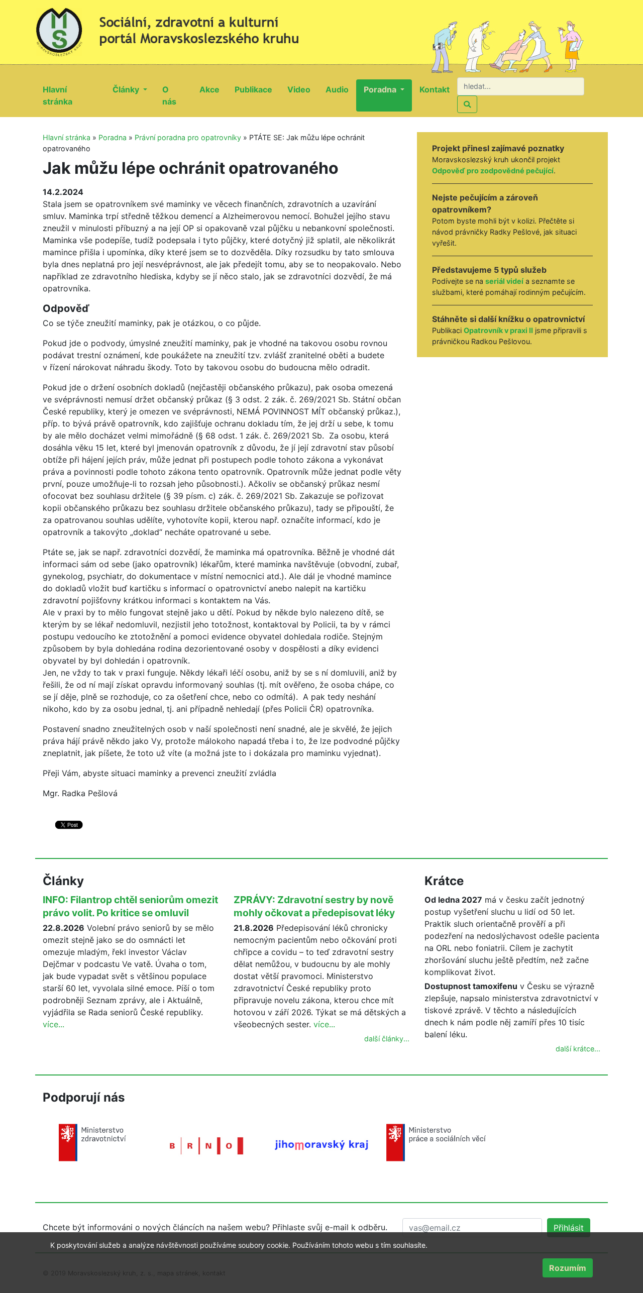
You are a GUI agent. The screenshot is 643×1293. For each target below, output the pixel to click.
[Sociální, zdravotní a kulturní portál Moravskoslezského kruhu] (178, 28)
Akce (213, 89)
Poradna (112, 137)
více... (53, 1024)
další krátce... (578, 1048)
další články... (386, 1038)
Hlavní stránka (74, 95)
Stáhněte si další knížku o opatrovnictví (508, 319)
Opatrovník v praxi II (498, 330)
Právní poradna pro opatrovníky (188, 137)
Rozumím (567, 1268)
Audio (341, 89)
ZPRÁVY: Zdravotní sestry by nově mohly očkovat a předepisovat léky (314, 906)
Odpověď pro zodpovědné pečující (493, 170)
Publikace (257, 89)
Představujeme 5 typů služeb (489, 270)
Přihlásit (569, 1228)
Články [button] (127, 89)
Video (302, 89)
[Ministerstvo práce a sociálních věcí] (436, 1142)
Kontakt (438, 89)
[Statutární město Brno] (207, 1145)
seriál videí (504, 281)
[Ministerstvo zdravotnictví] (92, 1142)
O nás (177, 95)
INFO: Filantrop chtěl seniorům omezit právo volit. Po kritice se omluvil (130, 906)
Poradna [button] (381, 89)
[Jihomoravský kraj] (321, 1144)
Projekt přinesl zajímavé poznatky (498, 148)
